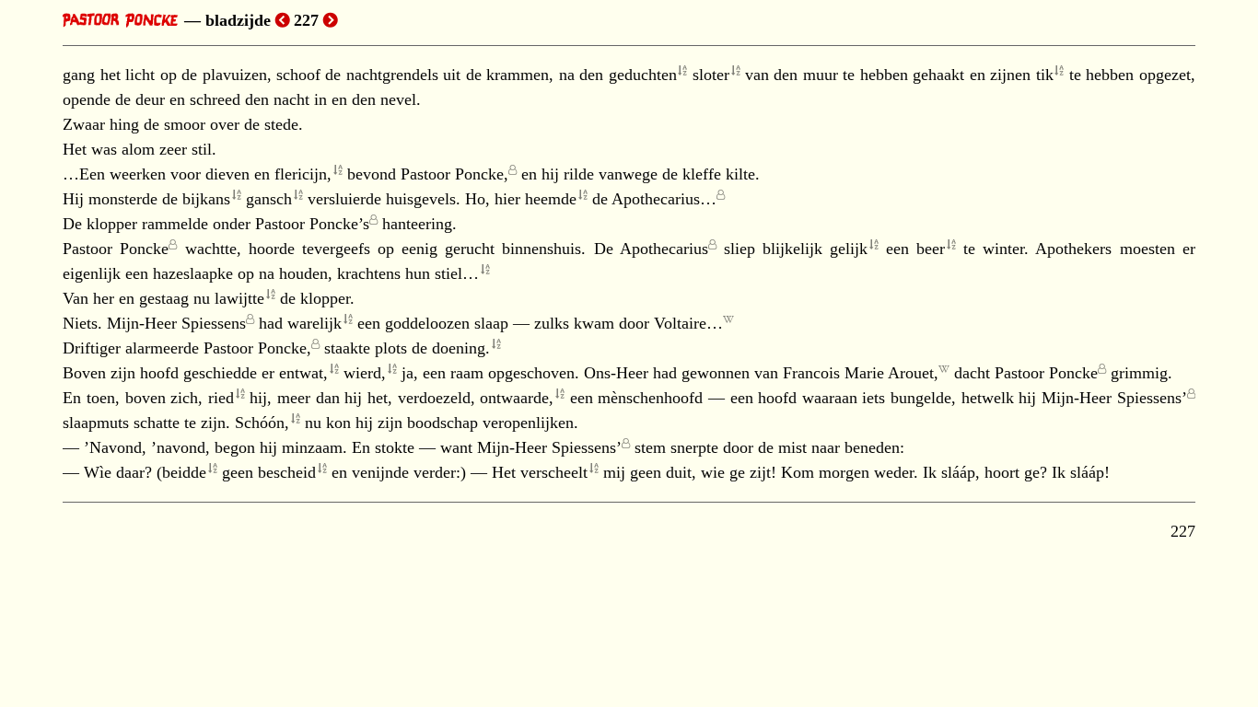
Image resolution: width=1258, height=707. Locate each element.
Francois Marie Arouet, (860, 373)
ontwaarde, (516, 397)
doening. (461, 348)
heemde (551, 199)
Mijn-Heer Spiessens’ (1114, 397)
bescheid (287, 472)
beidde (184, 472)
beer (930, 248)
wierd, (365, 373)
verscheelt (554, 472)
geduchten (643, 74)
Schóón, (262, 422)
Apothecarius (664, 248)
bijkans (206, 199)
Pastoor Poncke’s (312, 223)
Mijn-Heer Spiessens (176, 323)
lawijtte (239, 298)
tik (1045, 74)
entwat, (303, 373)
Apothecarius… (664, 199)
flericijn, (303, 174)
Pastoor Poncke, (454, 174)
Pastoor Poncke (116, 248)
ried (221, 397)
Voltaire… (688, 323)
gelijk (849, 248)
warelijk (314, 323)
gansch (269, 199)
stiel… (457, 273)
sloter (711, 74)
